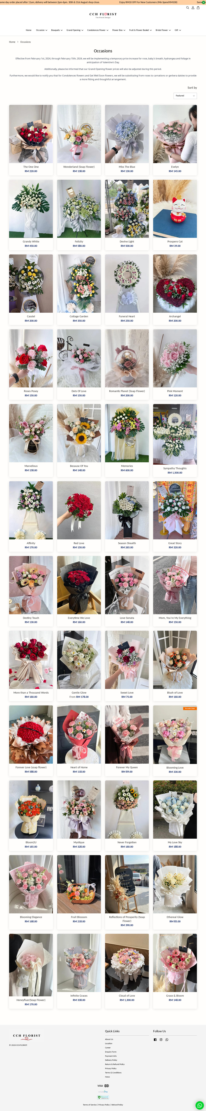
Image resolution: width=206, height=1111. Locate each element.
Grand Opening (73, 30)
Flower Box (117, 30)
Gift (176, 30)
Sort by (192, 88)
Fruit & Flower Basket (139, 30)
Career (108, 1048)
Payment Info (111, 1056)
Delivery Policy (111, 1060)
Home (28, 30)
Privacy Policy (110, 1069)
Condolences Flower (96, 30)
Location (108, 1044)
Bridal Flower (162, 30)
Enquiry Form (110, 1052)
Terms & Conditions (113, 1073)
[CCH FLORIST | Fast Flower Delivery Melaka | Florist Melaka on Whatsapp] (167, 1041)
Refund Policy (117, 1105)
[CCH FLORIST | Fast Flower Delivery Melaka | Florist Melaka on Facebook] (155, 1041)
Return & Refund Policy (115, 1064)
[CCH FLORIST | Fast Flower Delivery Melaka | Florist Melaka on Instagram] (161, 1041)
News (107, 1077)
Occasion (40, 30)
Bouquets (55, 30)
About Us (109, 1039)
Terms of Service (90, 1105)
